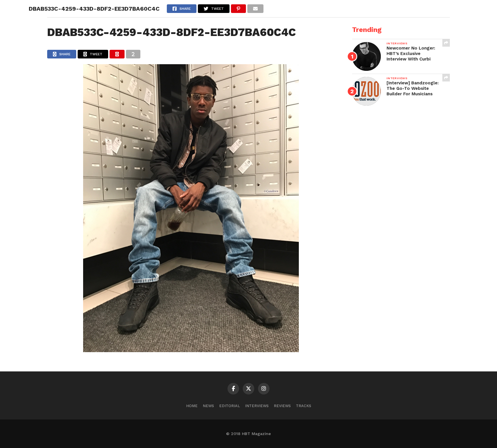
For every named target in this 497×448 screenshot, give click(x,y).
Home (192, 406)
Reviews (282, 406)
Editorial (229, 406)
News (208, 406)
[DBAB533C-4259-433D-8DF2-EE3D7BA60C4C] (191, 350)
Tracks (303, 406)
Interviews (257, 406)
